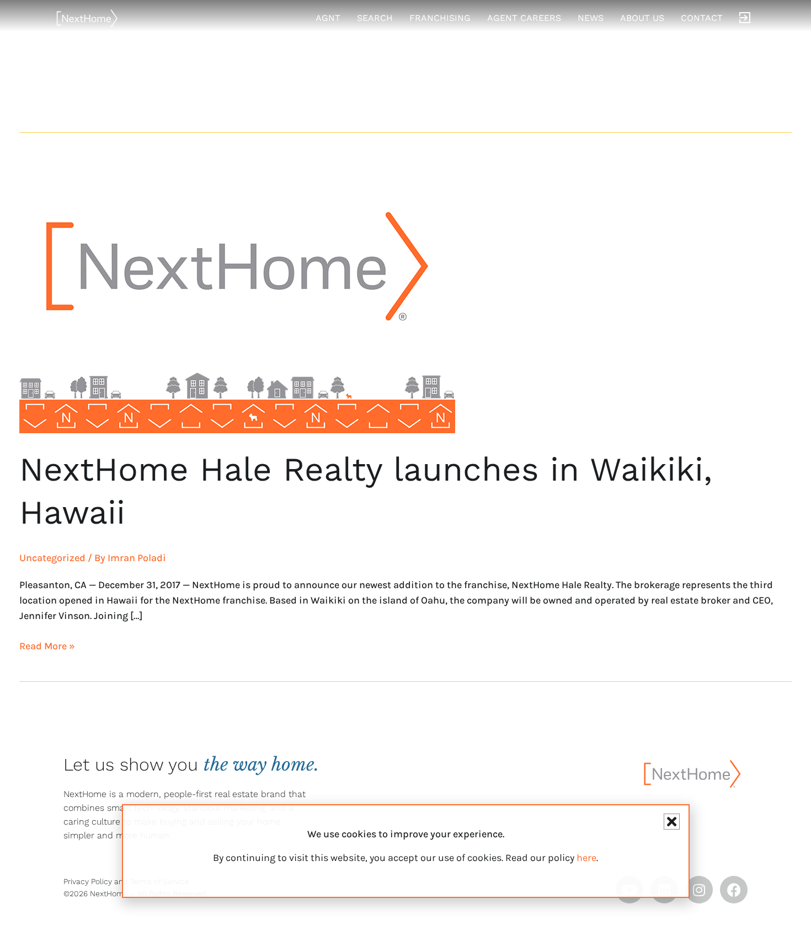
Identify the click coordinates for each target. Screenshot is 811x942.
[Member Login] (745, 18)
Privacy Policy (87, 881)
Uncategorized (52, 558)
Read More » (47, 645)
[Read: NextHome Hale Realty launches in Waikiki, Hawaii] (237, 294)
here (586, 858)
